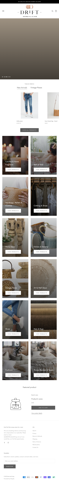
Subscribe (9, 466)
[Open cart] (56, 11)
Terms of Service (37, 442)
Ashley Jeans (20, 121)
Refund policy (36, 444)
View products (13, 169)
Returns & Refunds (37, 436)
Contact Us (35, 447)
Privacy (34, 433)
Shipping (35, 439)
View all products (29, 130)
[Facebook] (4, 443)
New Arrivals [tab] (22, 87)
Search (34, 431)
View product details (36, 413)
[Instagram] (8, 443)
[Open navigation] (3, 11)
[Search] (52, 11)
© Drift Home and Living (9, 476)
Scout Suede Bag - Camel (51, 121)
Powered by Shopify (9, 479)
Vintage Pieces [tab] (36, 87)
